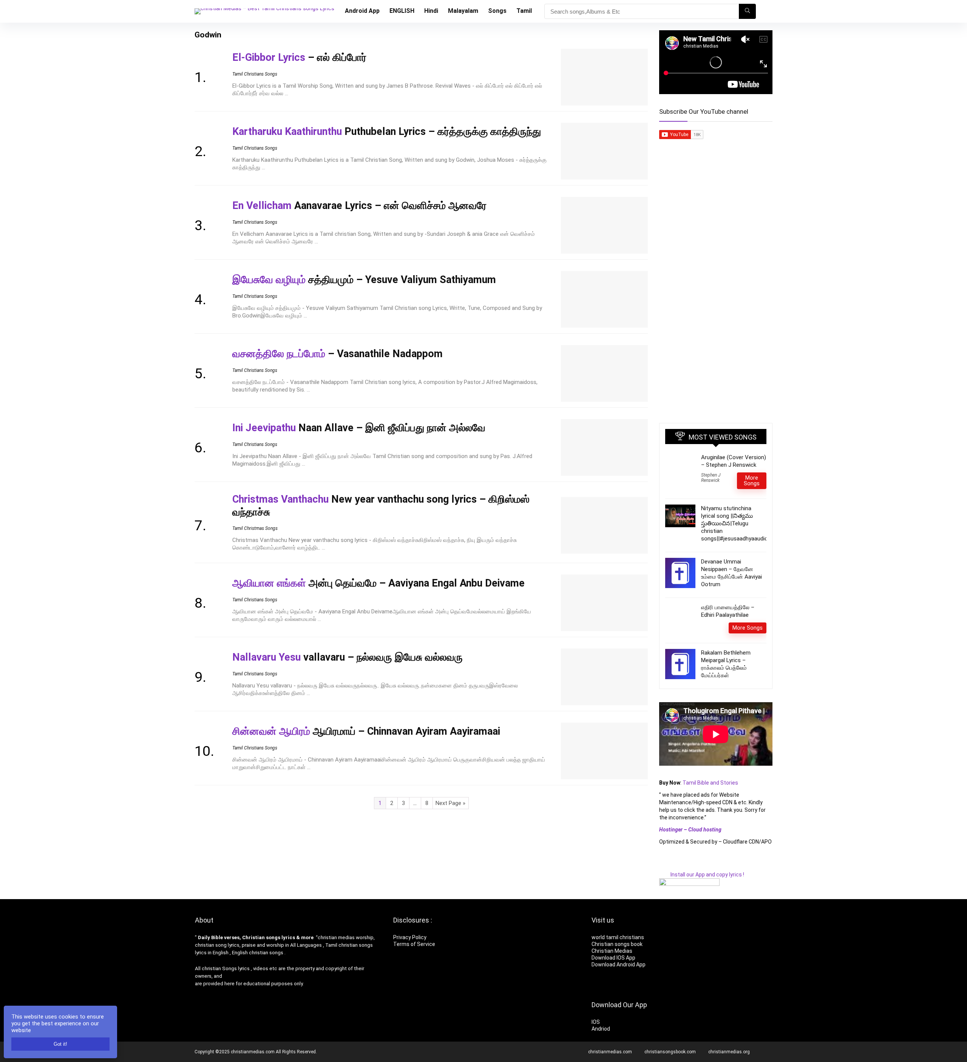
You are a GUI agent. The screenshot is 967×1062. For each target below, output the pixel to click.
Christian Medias (612, 951)
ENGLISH (401, 10)
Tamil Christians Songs (254, 74)
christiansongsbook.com (670, 1051)
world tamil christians (618, 937)
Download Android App (619, 964)
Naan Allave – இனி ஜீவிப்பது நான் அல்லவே (358, 428)
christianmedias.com (610, 1051)
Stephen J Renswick (710, 477)
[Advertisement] (715, 296)
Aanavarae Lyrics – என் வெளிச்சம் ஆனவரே (359, 206)
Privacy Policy (409, 937)
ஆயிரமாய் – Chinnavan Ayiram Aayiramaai (366, 731)
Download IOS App (613, 958)
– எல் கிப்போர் (299, 57)
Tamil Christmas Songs (255, 528)
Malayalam (463, 10)
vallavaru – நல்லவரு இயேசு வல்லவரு (347, 657)
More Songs (752, 480)
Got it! (60, 1044)
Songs (497, 10)
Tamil (524, 10)
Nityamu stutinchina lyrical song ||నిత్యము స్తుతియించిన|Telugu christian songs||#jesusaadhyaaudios (736, 523)
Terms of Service (414, 944)
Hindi (431, 10)
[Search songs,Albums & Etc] (747, 11)
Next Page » (450, 803)
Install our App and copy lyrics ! (701, 875)
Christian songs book (617, 944)
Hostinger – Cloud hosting (690, 830)
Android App (362, 10)
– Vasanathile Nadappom (337, 354)
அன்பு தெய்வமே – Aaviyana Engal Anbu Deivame (378, 583)
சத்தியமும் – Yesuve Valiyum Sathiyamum (364, 280)
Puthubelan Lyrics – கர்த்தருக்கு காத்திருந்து (386, 131)
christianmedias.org (729, 1051)
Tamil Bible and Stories (711, 783)
